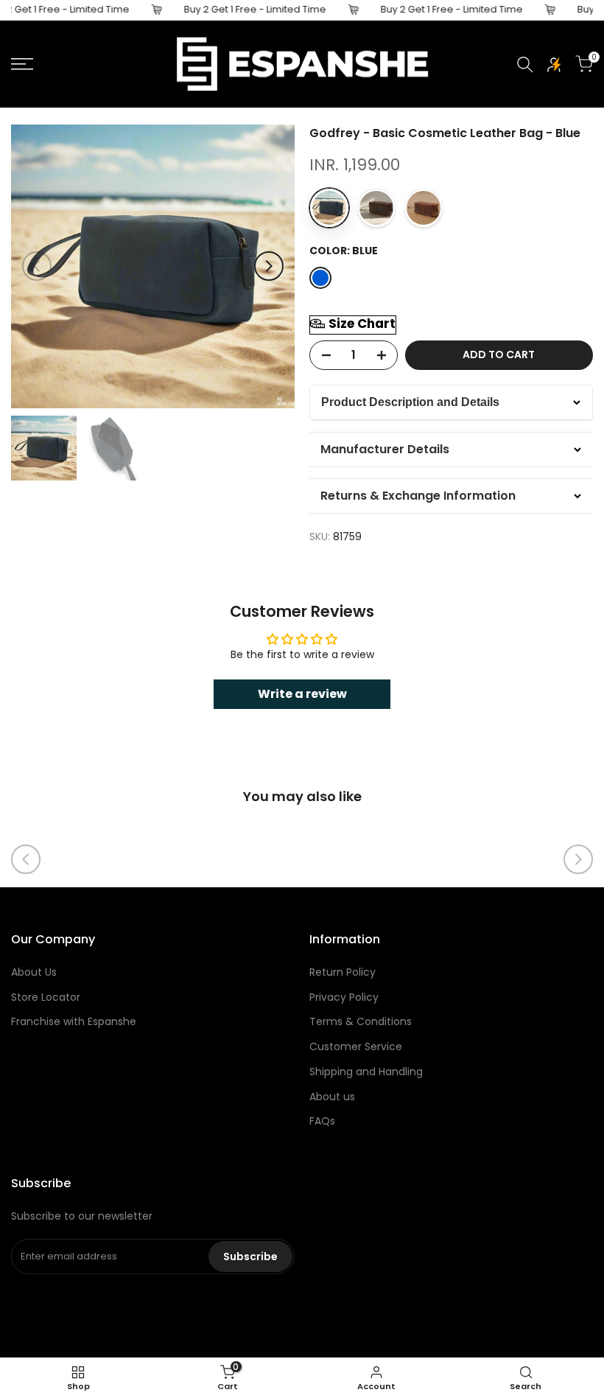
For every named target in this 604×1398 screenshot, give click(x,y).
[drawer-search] (525, 64)
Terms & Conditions (360, 1021)
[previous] (37, 266)
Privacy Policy (344, 997)
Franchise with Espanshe (73, 1021)
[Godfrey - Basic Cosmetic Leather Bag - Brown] (376, 208)
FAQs (322, 1121)
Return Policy (342, 972)
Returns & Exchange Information (418, 495)
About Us (34, 972)
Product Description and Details (410, 402)
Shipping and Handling (366, 1071)
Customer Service (355, 1046)
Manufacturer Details (384, 449)
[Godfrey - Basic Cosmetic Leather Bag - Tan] (423, 208)
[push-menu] (22, 64)
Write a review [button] (302, 693)
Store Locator (45, 997)
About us (332, 1096)
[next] (269, 266)
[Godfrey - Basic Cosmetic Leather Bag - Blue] (329, 208)
